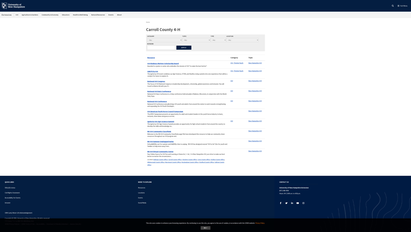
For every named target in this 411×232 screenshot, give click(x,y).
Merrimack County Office (173, 162)
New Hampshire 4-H (255, 63)
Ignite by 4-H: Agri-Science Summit (160, 121)
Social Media (142, 203)
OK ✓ (205, 228)
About (119, 15)
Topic (184, 36)
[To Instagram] (304, 203)
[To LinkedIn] (293, 203)
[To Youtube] (298, 203)
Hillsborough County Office (155, 162)
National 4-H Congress (156, 81)
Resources (141, 188)
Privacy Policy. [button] (260, 223)
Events (111, 15)
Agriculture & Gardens (30, 15)
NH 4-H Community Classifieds (159, 131)
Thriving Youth (238, 63)
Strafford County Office (206, 162)
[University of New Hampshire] (15, 6)
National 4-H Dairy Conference (159, 91)
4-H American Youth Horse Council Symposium (165, 111)
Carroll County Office (175, 160)
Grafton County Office (217, 160)
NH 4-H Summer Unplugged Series (160, 141)
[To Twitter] (287, 203)
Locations (141, 193)
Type (212, 36)
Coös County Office (204, 160)
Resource (151, 58)
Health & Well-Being (80, 15)
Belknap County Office (160, 160)
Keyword (150, 44)
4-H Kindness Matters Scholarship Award (163, 63)
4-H (17, 15)
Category (150, 36)
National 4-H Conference (157, 101)
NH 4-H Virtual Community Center (160, 151)
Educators (65, 15)
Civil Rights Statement (12, 193)
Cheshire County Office (189, 160)
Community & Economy (50, 15)
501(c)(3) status (10, 188)
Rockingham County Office (190, 162)
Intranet (7, 203)
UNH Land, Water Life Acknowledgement (18, 213)
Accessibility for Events (12, 198)
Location (229, 36)
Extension (7, 15)
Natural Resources (98, 15)
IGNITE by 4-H (152, 71)
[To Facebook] (281, 203)
